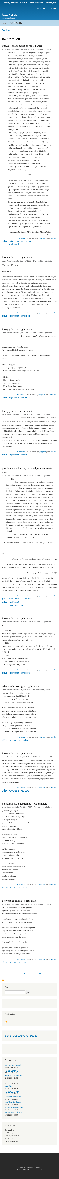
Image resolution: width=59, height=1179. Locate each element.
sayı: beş (22, 962)
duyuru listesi (42, 8)
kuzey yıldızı (10, 14)
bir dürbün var (10, 1086)
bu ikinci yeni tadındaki (13, 1065)
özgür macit (14, 244)
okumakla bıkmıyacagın (13, 1081)
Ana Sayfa (6, 30)
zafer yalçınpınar (16, 604)
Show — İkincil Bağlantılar (11, 23)
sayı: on (24, 454)
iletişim (53, 8)
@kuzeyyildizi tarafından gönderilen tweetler (21, 1035)
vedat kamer (14, 241)
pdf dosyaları (51, 2)
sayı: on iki (25, 315)
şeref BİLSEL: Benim (13, 1102)
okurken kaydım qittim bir (14, 1107)
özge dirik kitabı (36, 2)
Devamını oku (21, 238)
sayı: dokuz (25, 672)
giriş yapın (42, 238)
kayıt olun (53, 238)
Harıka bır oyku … (11, 1070)
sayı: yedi (25, 790)
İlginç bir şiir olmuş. (12, 1091)
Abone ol (6, 1022)
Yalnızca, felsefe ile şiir (13, 1075)
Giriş (8, 1004)
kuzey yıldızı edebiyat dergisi (15, 2)
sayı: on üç (26, 241)
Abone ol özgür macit (3, 980)
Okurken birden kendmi (13, 1097)
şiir (3, 598)
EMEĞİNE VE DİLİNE (13, 1112)
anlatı (4, 241)
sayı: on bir (25, 397)
